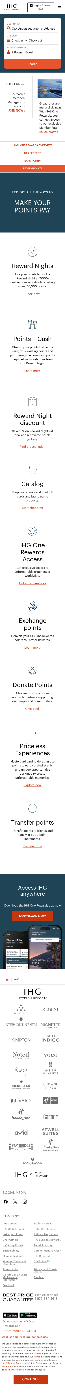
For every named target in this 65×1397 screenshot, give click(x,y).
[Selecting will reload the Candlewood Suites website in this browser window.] (32, 1162)
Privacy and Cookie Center (45, 1270)
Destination (14, 23)
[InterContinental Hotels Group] (12, 7)
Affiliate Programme (46, 1234)
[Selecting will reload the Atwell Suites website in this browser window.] (50, 1131)
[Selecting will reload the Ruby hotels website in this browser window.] (21, 1069)
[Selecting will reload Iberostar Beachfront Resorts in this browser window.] (21, 1085)
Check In (12, 35)
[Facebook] (6, 1201)
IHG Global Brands (14, 1229)
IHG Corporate (42, 1256)
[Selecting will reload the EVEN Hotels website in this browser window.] (21, 1100)
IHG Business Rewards (47, 1239)
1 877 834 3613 (46, 1298)
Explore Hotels (42, 1223)
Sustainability (11, 1250)
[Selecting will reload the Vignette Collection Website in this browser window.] (50, 1023)
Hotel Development (45, 1229)
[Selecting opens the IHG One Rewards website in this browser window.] (32, 1174)
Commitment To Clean (47, 1250)
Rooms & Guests (16, 47)
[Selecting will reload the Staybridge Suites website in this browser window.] (21, 1146)
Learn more (12, 1330)
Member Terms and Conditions (14, 1262)
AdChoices (40, 1261)
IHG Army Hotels (13, 1245)
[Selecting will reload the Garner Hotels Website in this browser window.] (50, 1116)
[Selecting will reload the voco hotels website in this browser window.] (50, 1054)
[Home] (7, 979)
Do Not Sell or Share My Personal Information (15, 1277)
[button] (59, 7)
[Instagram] (24, 1201)
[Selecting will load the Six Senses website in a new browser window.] (21, 1008)
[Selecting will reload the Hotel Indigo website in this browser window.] (50, 1039)
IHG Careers (10, 1223)
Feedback (8, 1285)
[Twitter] (15, 1201)
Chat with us (10, 1239)
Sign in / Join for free (42, 7)
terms (37, 1356)
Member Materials (13, 1256)
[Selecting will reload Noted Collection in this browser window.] (21, 1054)
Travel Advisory (43, 1245)
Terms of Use (10, 1269)
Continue (30, 1379)
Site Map (39, 1277)
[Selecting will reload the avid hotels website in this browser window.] (21, 1131)
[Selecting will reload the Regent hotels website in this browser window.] (50, 1008)
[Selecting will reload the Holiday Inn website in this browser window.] (21, 1116)
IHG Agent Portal (13, 1234)
